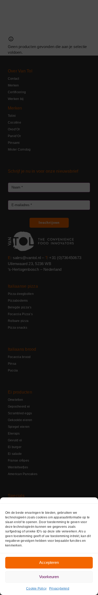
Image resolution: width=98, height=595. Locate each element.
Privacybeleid (59, 588)
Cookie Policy (36, 588)
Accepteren (49, 562)
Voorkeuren (49, 576)
